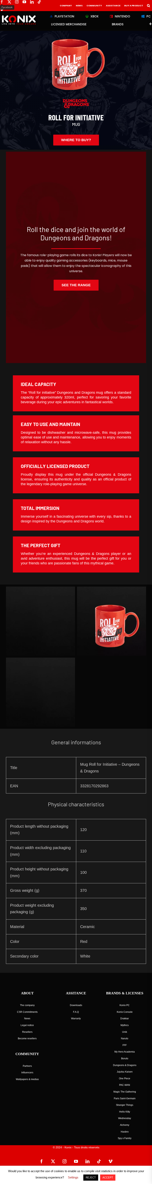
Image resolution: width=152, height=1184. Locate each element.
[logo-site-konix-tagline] (19, 17)
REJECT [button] (91, 1177)
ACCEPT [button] (108, 1177)
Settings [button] (73, 1177)
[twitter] (9, 2)
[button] (148, 5)
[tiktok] (39, 2)
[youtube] (24, 2)
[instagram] (17, 2)
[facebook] (2, 2)
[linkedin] (32, 2)
